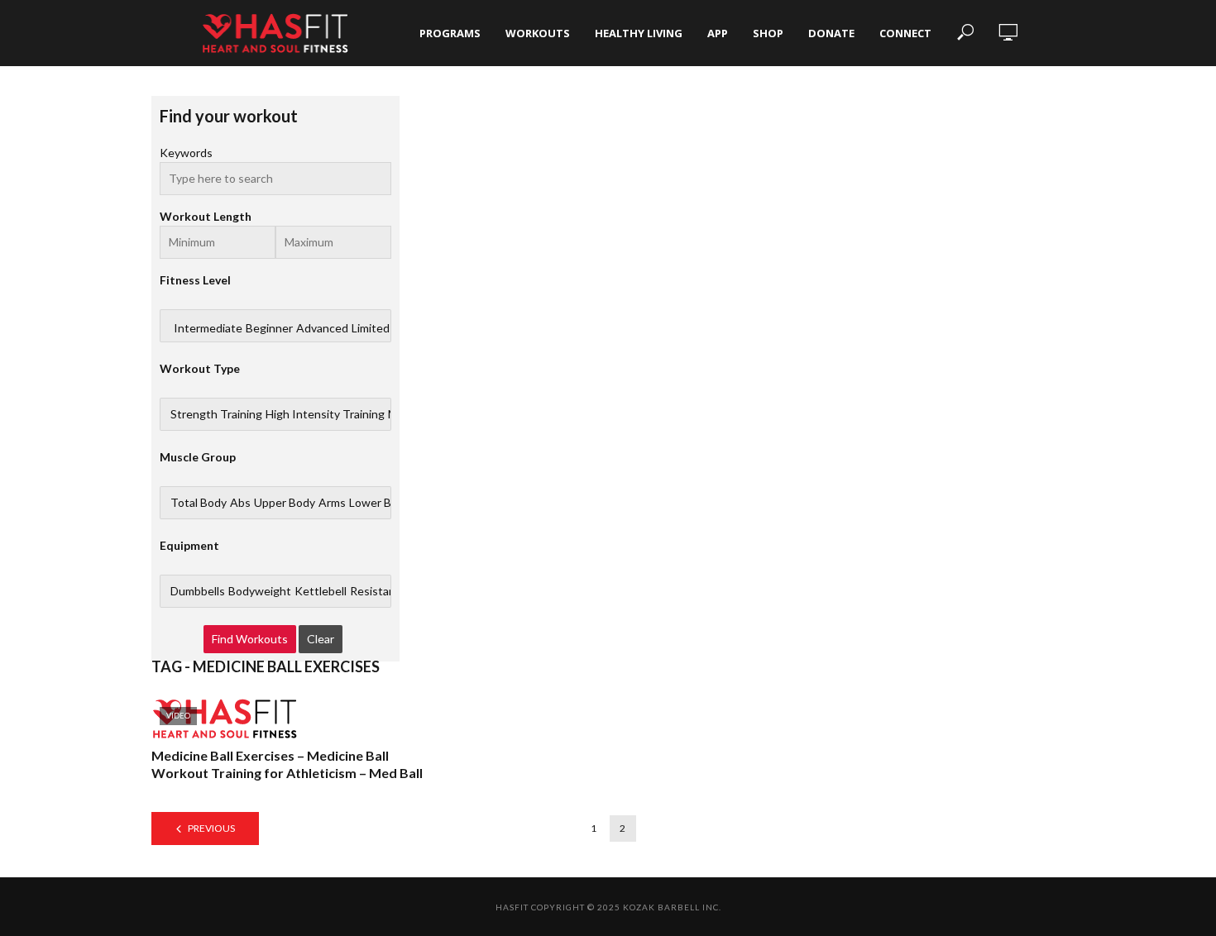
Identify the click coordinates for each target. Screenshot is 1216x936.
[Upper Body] (284, 502)
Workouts (537, 33)
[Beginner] (269, 328)
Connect (905, 33)
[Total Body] (198, 502)
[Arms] (332, 502)
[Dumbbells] (198, 591)
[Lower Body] (379, 502)
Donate (831, 33)
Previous (211, 828)
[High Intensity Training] (325, 414)
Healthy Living (638, 33)
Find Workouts (250, 639)
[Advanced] (322, 328)
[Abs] (240, 502)
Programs (450, 33)
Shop (768, 33)
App (717, 33)
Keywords (186, 153)
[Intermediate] (208, 328)
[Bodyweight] (260, 591)
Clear (320, 639)
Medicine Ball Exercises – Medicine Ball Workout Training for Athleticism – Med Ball (287, 764)
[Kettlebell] (320, 591)
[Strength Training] (216, 414)
